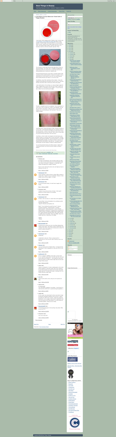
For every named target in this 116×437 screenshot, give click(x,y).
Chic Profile (71, 385)
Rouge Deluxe (71, 402)
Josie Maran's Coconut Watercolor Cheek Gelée (46, 41)
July (71, 220)
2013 (70, 51)
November (72, 226)
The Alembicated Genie (73, 403)
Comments (71, 249)
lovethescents (41, 254)
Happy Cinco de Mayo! (74, 85)
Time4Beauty (71, 412)
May (71, 59)
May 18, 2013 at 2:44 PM (43, 303)
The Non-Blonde (72, 407)
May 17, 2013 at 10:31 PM (43, 282)
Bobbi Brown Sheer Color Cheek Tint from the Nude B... (75, 104)
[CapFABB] (74, 429)
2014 (70, 230)
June (71, 218)
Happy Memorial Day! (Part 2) (75, 193)
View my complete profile (74, 242)
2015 (70, 231)
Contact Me (68, 11)
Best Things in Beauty (45, 6)
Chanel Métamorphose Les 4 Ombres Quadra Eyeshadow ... (76, 64)
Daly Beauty (71, 390)
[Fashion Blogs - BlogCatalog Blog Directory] (75, 367)
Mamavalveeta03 (41, 223)
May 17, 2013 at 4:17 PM (43, 221)
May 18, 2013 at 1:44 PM (43, 291)
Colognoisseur (71, 387)
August (71, 221)
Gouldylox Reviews (72, 398)
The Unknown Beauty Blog (74, 410)
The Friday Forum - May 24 (75, 182)
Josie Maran (55, 153)
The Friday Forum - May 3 (75, 74)
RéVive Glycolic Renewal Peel (76, 99)
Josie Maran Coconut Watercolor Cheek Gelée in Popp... (75, 141)
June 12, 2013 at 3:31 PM (43, 317)
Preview (69, 19)
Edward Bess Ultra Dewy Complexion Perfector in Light (75, 96)
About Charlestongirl (42, 11)
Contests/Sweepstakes (52, 11)
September (72, 223)
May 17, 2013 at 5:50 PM (43, 251)
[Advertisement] (73, 289)
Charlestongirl (44, 153)
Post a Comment (38, 320)
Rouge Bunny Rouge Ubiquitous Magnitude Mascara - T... (74, 77)
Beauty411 (71, 384)
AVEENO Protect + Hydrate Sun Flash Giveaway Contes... (75, 145)
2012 (70, 49)
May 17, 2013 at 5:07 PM (43, 231)
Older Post (63, 324)
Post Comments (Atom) (44, 326)
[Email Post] (52, 152)
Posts (70, 247)
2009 (70, 45)
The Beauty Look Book (73, 405)
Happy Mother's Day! (74, 113)
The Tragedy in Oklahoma (75, 163)
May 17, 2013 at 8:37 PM (43, 274)
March (71, 56)
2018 (70, 234)
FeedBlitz (78, 19)
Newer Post (36, 324)
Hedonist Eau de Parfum (74, 159)
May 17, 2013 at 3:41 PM (43, 194)
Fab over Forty (71, 397)
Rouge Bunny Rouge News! (75, 111)
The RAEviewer (72, 408)
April (71, 57)
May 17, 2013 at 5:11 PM (43, 242)
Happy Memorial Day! (74, 192)
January (71, 52)
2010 (70, 46)
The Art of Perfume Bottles (75, 203)
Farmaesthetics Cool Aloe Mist (76, 123)
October (71, 224)
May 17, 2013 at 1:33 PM (43, 170)
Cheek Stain (50, 153)
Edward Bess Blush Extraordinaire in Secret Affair (75, 68)
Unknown (40, 245)
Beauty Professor (72, 382)
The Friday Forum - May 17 (75, 138)
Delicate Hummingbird (73, 392)
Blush (40, 153)
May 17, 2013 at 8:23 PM (43, 263)
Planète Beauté (72, 400)
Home (35, 11)
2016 (70, 233)
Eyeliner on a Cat (72, 395)
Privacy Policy (62, 11)
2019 (70, 236)
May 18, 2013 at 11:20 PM (43, 311)
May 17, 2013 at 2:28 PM (43, 179)
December (72, 228)
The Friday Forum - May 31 (75, 213)
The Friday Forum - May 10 (75, 107)
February (72, 54)
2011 (70, 48)
